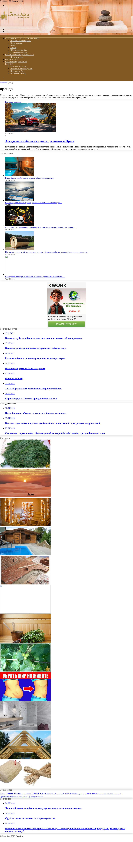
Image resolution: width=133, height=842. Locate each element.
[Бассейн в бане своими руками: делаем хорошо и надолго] (25, 555)
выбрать (55, 794)
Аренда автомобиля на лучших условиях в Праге (39, 141)
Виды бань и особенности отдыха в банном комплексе (29, 178)
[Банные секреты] (15, 25)
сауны (35, 797)
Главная (3, 82)
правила (101, 794)
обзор (61, 794)
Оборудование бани (19, 50)
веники (50, 794)
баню (29, 794)
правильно (108, 794)
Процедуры (11, 59)
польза (95, 794)
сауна (30, 796)
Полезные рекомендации (21, 69)
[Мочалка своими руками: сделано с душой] (25, 787)
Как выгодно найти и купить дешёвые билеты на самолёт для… (33, 203)
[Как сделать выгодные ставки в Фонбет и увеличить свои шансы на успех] (19, 274)
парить (80, 794)
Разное (9, 64)
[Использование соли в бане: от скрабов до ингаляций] (25, 525)
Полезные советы (18, 73)
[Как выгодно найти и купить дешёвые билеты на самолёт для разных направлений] (19, 200)
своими (40, 796)
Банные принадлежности (19, 55)
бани (9, 793)
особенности (70, 793)
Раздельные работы (19, 52)
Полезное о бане (17, 71)
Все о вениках (16, 57)
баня (35, 793)
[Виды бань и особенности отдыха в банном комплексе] (19, 176)
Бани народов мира (16, 62)
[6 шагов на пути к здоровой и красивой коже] (25, 613)
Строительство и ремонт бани (22, 38)
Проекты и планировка (20, 41)
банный (24, 794)
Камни (13, 48)
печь (89, 793)
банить (17, 793)
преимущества (6, 796)
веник (43, 793)
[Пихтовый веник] (25, 467)
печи (84, 794)
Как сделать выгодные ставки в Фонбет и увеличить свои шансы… (35, 277)
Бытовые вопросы (18, 66)
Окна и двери (16, 43)
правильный (117, 794)
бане (2, 793)
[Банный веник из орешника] (25, 671)
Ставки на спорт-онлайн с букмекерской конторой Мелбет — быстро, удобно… (40, 227)
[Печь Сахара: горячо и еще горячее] (25, 496)
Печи (12, 45)
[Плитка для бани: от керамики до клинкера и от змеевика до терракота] (25, 729)
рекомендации (17, 796)
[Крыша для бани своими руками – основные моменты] (25, 758)
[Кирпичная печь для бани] (25, 584)
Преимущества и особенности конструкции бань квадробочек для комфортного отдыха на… (46, 252)
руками (25, 796)
